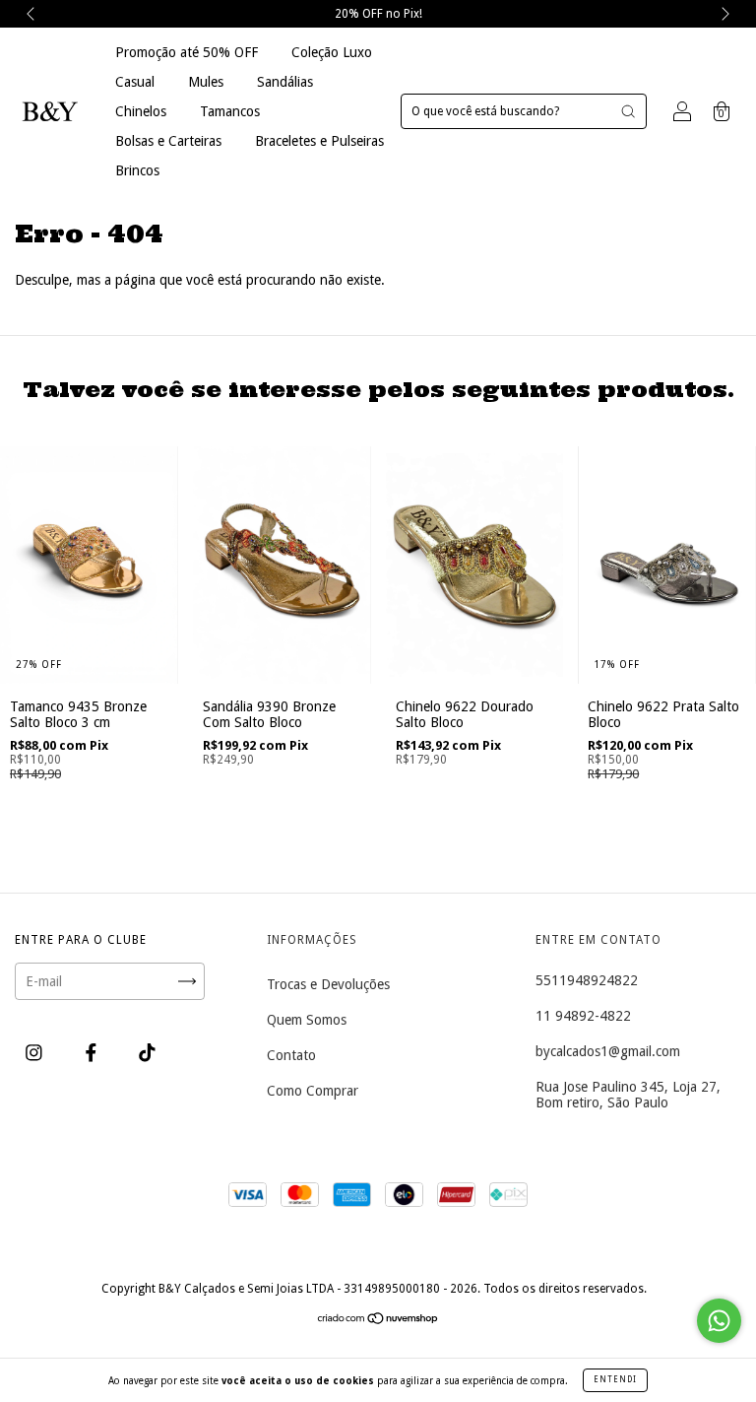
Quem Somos (306, 1020)
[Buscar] (628, 111)
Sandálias (285, 82)
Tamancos (230, 111)
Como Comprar (312, 1091)
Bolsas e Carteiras (168, 141)
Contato (291, 1055)
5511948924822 (587, 980)
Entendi (615, 1379)
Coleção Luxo (331, 52)
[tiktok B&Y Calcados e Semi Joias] (147, 1053)
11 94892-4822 (583, 1016)
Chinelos (140, 111)
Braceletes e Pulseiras (319, 141)
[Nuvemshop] (378, 1320)
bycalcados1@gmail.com (608, 1051)
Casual (135, 82)
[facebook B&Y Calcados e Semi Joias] (93, 1053)
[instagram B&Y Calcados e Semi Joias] (36, 1053)
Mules (205, 82)
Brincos (137, 170)
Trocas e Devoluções (328, 984)
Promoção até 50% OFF (186, 52)
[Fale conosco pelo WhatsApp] (719, 1321)
